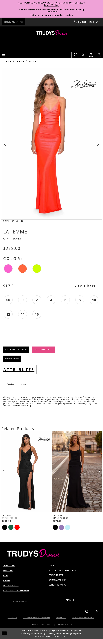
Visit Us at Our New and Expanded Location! (51, 15)
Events (6, 580)
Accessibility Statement (16, 590)
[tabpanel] (51, 143)
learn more (52, 11)
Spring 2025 (33, 61)
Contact (12, 617)
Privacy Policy (66, 624)
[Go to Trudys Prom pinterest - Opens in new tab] (98, 611)
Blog (5, 575)
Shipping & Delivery (83, 617)
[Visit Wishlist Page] (75, 55)
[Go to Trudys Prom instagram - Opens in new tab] (88, 611)
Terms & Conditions (40, 624)
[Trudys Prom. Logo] (51, 33)
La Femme (20, 61)
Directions (9, 565)
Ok (4, 633)
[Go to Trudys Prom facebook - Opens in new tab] (93, 611)
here (66, 636)
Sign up (70, 600)
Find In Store (12, 358)
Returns (61, 617)
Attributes (18, 369)
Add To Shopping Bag (16, 349)
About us (8, 570)
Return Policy (11, 585)
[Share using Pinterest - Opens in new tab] (13, 220)
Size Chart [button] (85, 285)
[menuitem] (99, 55)
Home (8, 61)
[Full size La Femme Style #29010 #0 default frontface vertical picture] (51, 143)
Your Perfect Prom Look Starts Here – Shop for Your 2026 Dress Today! (51, 4)
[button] (3, 54)
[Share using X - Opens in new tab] (17, 220)
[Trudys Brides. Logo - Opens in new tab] (13, 21)
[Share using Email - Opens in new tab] (22, 221)
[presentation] (26, 471)
